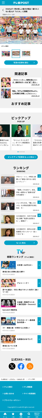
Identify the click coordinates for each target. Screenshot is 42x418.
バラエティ (12, 379)
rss (30, 366)
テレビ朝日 (8, 387)
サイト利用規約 (30, 393)
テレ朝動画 (28, 387)
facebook (21, 366)
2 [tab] (20, 151)
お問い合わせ (9, 393)
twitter (12, 366)
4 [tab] (23, 151)
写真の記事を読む (21, 62)
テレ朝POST (21, 3)
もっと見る (21, 243)
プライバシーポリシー (12, 400)
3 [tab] (21, 151)
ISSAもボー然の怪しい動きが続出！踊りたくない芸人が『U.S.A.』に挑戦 (22, 379)
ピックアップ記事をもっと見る (21, 157)
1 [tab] (18, 151)
